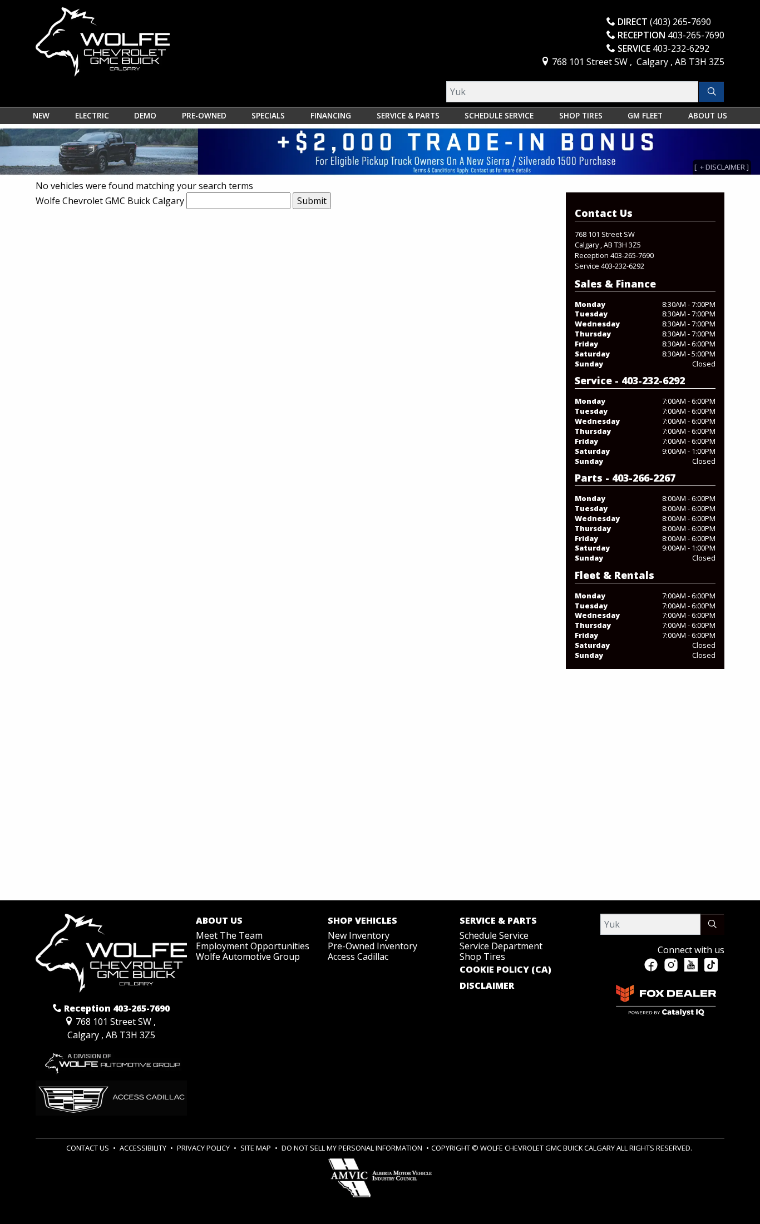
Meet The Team (229, 935)
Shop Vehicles (362, 921)
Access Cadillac (358, 956)
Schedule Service (494, 935)
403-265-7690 (632, 255)
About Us (219, 921)
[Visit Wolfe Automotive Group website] (111, 1060)
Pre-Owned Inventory (372, 946)
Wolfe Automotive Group (248, 956)
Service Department (501, 946)
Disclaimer (487, 986)
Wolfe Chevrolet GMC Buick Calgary (110, 201)
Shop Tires (482, 956)
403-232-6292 (622, 266)
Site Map (256, 1148)
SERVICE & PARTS (498, 921)
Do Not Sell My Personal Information (353, 1148)
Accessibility (144, 1148)
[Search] (711, 91)
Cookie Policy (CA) (505, 970)
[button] (41, 115)
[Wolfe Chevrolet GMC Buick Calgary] (103, 41)
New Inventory (358, 935)
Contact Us (88, 1148)
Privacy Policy (204, 1148)
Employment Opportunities (252, 946)
